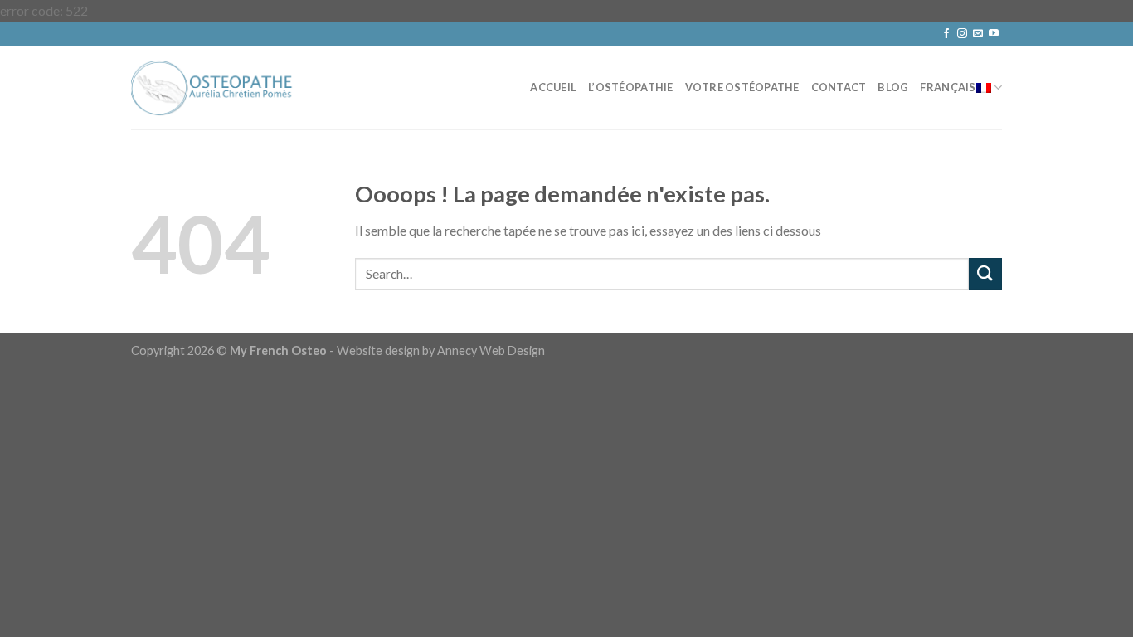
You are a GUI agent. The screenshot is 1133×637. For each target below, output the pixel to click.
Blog (893, 87)
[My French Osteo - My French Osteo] (214, 87)
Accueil (553, 87)
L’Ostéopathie (630, 87)
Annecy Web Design (491, 350)
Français (947, 87)
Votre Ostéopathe (742, 87)
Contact (839, 87)
